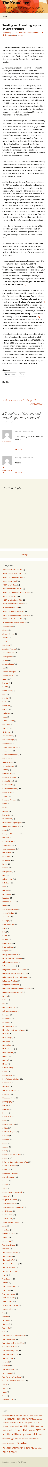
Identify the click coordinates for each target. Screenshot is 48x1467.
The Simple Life (8, 1260)
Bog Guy (5, 698)
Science (5, 1181)
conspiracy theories (11, 1418)
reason (5, 1147)
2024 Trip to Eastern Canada (12, 611)
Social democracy (9, 1203)
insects (5, 996)
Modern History (8, 1049)
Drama (4, 804)
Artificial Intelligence (9, 672)
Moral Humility (7, 1052)
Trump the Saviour (9, 1286)
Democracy (6, 792)
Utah (4, 1313)
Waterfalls (6, 1366)
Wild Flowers (7, 1373)
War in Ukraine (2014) (10, 1350)
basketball (6, 683)
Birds (4, 694)
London (33, 1430)
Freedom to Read (8, 902)
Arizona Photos (8, 664)
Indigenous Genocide (10, 962)
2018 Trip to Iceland (9, 581)
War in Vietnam (7, 1358)
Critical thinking (8, 766)
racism (4, 1143)
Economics (6, 815)
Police (4, 1120)
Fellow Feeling (36, 1423)
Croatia (5, 770)
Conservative (7, 751)
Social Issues (7, 1211)
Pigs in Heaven (37, 403)
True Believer (7, 1279)
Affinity (5, 638)
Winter (4, 1384)
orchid (5, 1434)
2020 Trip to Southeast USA (12, 600)
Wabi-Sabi (6, 1328)
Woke (4, 1392)
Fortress (5, 890)
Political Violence (8, 1124)
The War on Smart (8, 1267)
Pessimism (6, 1094)
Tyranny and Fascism (10, 1305)
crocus (36, 1419)
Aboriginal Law (7, 626)
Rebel (4, 1151)
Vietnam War (9, 1447)
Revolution (6, 1169)
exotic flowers (7, 845)
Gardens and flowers (10, 909)
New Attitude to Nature (10, 1079)
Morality (5, 1056)
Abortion (5, 630)
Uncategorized (7, 1309)
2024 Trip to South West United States (16, 615)
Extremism (6, 860)
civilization (6, 732)
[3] (25, 284)
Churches (5, 728)
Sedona (5, 1185)
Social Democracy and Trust (12, 1207)
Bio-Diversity (7, 690)
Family (4, 864)
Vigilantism (6, 1320)
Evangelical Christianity (10, 834)
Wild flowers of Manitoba (11, 1377)
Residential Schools (9, 1166)
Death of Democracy (9, 777)
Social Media (7, 1218)
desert (5, 796)
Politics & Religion (9, 1132)
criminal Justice (8, 762)
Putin (40, 1434)
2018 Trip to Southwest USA (12, 589)
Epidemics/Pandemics (10, 826)
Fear (4, 875)
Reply (20, 449)
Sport (4, 1226)
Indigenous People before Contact (15, 973)
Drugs (4, 807)
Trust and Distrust (8, 1294)
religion (5, 1158)
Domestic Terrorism (9, 800)
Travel (4, 1275)
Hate (4, 932)
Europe (20, 1422)
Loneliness (6, 1022)
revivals (36, 1439)
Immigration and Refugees (12, 958)
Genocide (6, 917)
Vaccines (5, 1317)
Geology (5, 920)
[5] (39, 316)
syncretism (6, 1241)
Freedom (5, 898)
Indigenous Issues (9, 966)
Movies (5, 1060)
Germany (11, 1426)
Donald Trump (9, 1422)
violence (5, 1324)
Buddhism (6, 705)
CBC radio (6, 724)
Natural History (7, 1068)
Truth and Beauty (8, 1298)
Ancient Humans (8, 653)
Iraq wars (5, 1430)
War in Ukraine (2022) (10, 1354)
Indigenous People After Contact (14, 970)
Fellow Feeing (7, 879)
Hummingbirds (7, 947)
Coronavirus (27, 1418)
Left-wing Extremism (9, 1011)
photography (7, 1102)
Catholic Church (8, 721)
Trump (4, 1283)
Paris (11, 1434)
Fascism (5, 868)
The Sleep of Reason (10, 1264)
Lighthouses (6, 1019)
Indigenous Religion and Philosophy (15, 977)
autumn (5, 679)
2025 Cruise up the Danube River (14, 623)
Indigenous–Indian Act (10, 985)
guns (4, 928)
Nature (4, 1071)
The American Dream (10, 1252)
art (3, 668)
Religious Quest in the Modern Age (15, 1162)
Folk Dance (6, 883)
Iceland (31, 1426)
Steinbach (6, 1230)
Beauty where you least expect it (19, 400)
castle (4, 717)
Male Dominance (8, 1026)
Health (4, 936)
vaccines (30, 1444)
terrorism (5, 1249)
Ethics (4, 830)
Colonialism (6, 743)
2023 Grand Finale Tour (10, 607)
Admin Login (24, 554)
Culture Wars (7, 773)
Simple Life (6, 1196)
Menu (4, 16)
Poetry (5, 1113)
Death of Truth (7, 781)
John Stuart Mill (17, 1430)
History (5, 939)
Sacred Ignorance (9, 1177)
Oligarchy (5, 1086)
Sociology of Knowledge (11, 1222)
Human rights (7, 943)
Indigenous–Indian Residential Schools (16, 988)
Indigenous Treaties (9, 981)
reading (20, 35)
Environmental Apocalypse (12, 822)
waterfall (5, 1362)
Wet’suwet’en (37, 1448)
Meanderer (6, 1041)
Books (23, 32)
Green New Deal (8, 924)
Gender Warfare (8, 913)
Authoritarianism (8, 675)
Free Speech (7, 894)
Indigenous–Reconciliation (12, 992)
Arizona (5, 660)
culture (13, 35)
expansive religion (9, 849)
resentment (30, 1439)
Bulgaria (5, 709)
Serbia (4, 1188)
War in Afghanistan (9, 1339)
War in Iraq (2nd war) (9, 1347)
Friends (5, 905)
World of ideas (7, 1399)
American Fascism (9, 649)
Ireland (5, 1000)
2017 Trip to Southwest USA (12, 577)
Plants (4, 1105)
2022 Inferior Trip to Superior (13, 604)
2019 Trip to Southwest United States (16, 592)
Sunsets (5, 1237)
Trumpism (6, 1290)
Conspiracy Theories (10, 755)
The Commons (7, 1256)
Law (3, 1003)
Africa (4, 641)
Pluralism (5, 1109)
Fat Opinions (7, 871)
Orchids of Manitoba (9, 1090)
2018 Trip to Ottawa (9, 585)
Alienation (6, 645)
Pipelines (28, 1434)
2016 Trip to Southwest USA (12, 570)
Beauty (5, 687)
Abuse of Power (8, 634)
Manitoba (5, 1034)
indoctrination (39, 1426)
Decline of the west (9, 788)
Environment (7, 819)
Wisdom (5, 1388)
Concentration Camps (10, 747)
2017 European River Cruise (12, 573)
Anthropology (17, 1415)
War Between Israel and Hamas (13, 1335)
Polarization (6, 1117)
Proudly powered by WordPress (14, 1462)
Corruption (6, 758)
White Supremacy (8, 1369)
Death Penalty (7, 785)
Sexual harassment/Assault (12, 1192)
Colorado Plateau (38, 1415)
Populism (5, 1139)
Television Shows (8, 1245)
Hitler (16, 1426)
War (3, 1332)
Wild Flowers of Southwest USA (13, 1381)
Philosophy (19, 1434)
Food (4, 887)
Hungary (5, 951)
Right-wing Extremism (10, 1173)
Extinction (6, 856)
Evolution (5, 837)
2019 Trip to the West (10, 596)
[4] (44, 302)
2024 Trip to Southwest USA (12, 619)
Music (4, 1064)
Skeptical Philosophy (10, 1200)
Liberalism (6, 1015)
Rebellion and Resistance (11, 1154)
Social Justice (7, 1215)
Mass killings (7, 1037)
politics (5, 1128)
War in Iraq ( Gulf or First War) (13, 1343)
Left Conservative (8, 1007)
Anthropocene (7, 656)
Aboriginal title (7, 1415)
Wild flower (9, 1452)
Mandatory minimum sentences (13, 1030)
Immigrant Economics (10, 954)
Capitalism (6, 713)
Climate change (8, 739)
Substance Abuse (8, 1234)
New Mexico (6, 1083)
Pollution (5, 1135)
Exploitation (6, 853)
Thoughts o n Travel (9, 1271)
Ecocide (5, 811)
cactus (31, 1415)
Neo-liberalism (7, 1075)
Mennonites (6, 1045)
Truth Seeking (7, 1301)
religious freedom (22, 1439)
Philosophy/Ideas (33, 32)
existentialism (7, 841)
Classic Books (7, 736)
